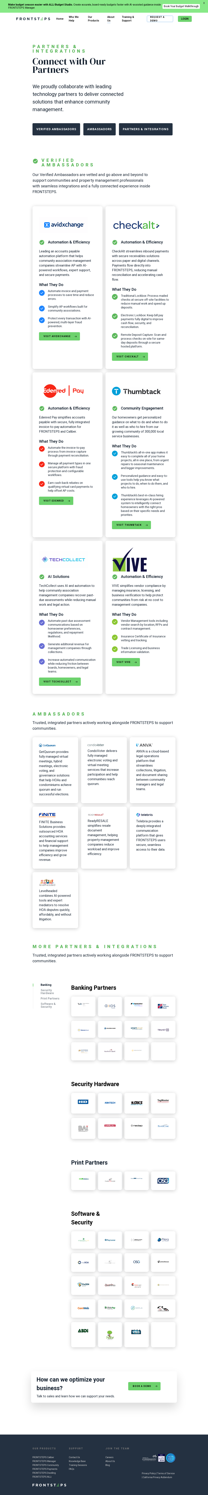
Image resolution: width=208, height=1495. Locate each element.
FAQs (71, 1469)
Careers (109, 1457)
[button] (56, 129)
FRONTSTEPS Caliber (43, 1457)
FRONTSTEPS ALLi (42, 1477)
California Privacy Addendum (157, 1477)
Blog (107, 1465)
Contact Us (74, 1457)
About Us (110, 1461)
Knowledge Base (77, 1461)
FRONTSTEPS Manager (44, 1461)
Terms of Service (166, 1473)
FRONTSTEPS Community (45, 1465)
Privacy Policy (149, 1473)
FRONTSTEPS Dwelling (44, 1473)
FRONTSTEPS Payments (44, 1469)
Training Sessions (78, 1465)
